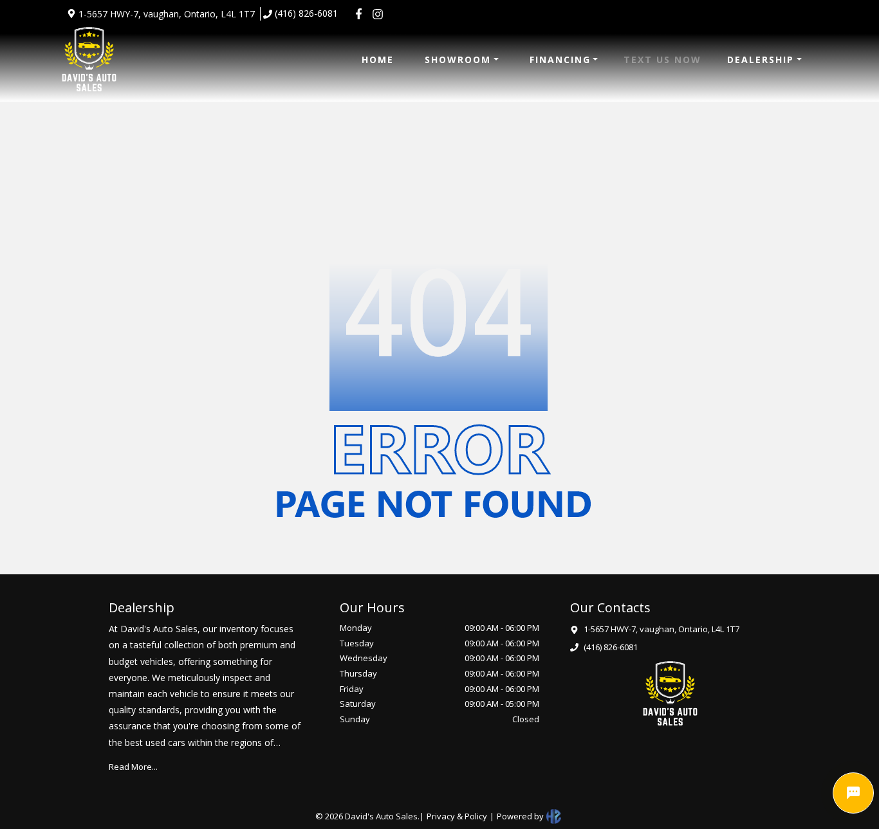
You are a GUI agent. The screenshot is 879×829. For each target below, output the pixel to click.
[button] (462, 59)
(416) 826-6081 (306, 13)
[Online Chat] (853, 793)
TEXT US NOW (662, 59)
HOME (378, 59)
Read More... (133, 766)
